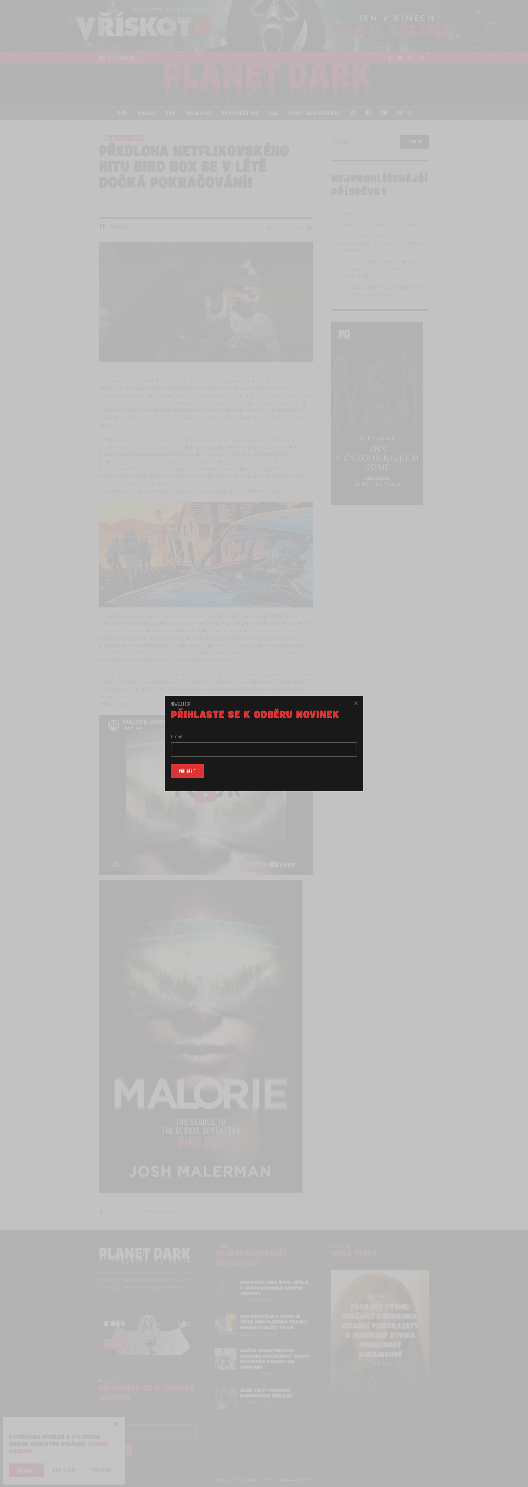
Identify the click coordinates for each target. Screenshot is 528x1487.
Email (176, 736)
